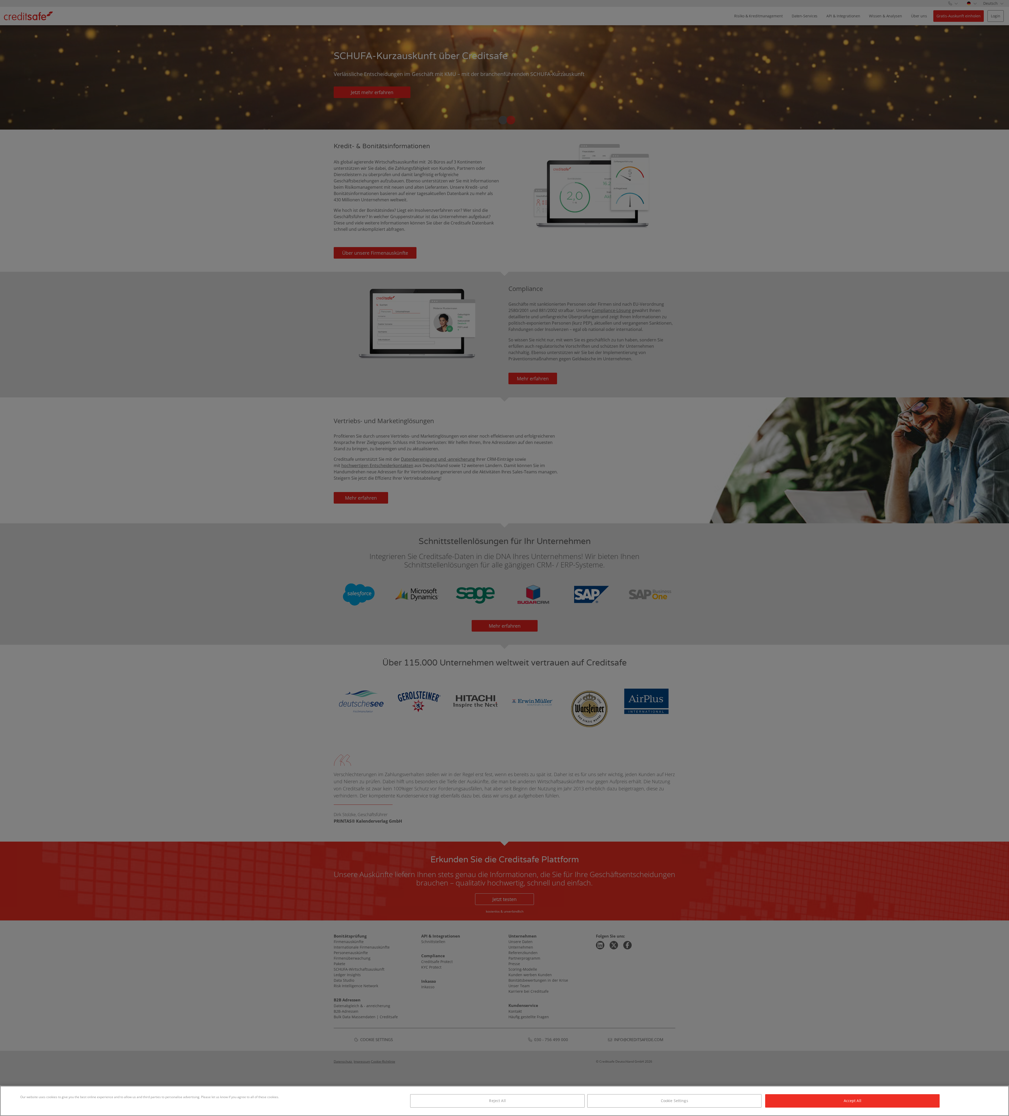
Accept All (852, 1100)
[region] (504, 1101)
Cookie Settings (674, 1100)
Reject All (497, 1100)
